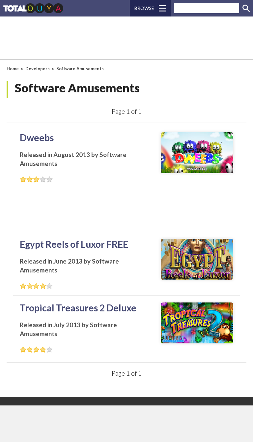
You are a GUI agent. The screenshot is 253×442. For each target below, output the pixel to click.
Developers (37, 68)
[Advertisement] (126, 38)
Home (13, 68)
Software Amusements (80, 68)
